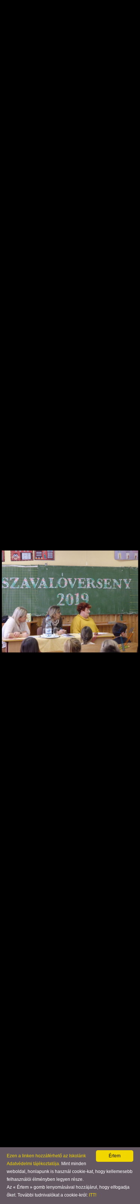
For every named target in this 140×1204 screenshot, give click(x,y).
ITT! (92, 1195)
